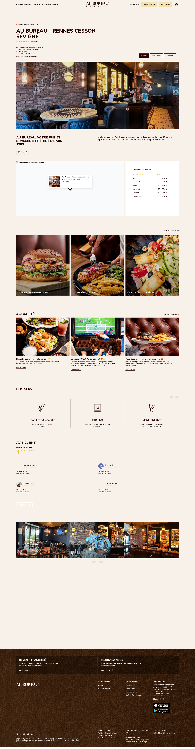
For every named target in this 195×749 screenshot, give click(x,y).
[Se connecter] (176, 4)
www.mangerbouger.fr (76, 738)
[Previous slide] (171, 397)
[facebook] (26, 152)
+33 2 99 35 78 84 (23, 53)
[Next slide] (177, 397)
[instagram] (19, 152)
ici (164, 696)
